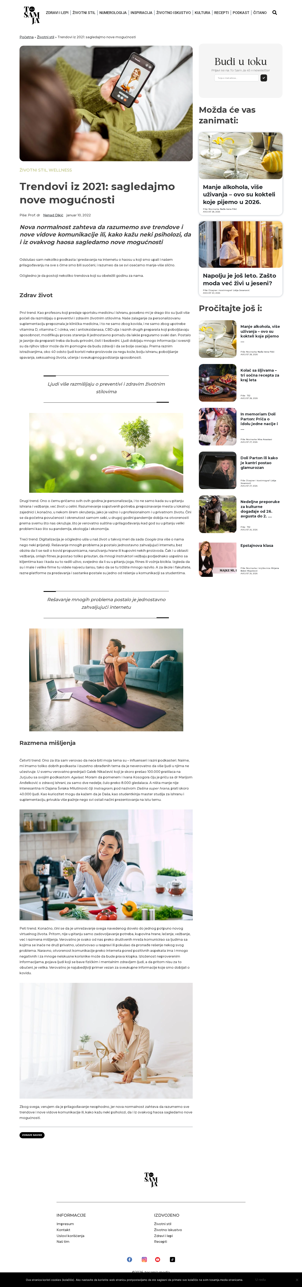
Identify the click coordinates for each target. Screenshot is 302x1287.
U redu (260, 1280)
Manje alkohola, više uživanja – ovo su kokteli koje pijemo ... (260, 333)
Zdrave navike (32, 1135)
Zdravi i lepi (57, 12)
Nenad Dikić (53, 215)
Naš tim (62, 1242)
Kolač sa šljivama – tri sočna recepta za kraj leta (260, 375)
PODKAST (241, 12)
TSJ (248, 395)
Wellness (60, 170)
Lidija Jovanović (241, 290)
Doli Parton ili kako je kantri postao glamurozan (259, 463)
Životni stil (84, 12)
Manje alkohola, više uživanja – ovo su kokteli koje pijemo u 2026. (239, 194)
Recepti (221, 12)
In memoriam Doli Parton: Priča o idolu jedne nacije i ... (259, 421)
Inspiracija (141, 12)
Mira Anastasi (265, 439)
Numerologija (113, 12)
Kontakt (63, 1230)
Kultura (202, 12)
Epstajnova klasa (257, 545)
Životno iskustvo (173, 12)
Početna (27, 37)
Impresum (65, 1224)
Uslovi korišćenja (70, 1236)
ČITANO (260, 12)
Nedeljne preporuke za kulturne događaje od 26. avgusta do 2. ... (260, 509)
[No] (297, 1280)
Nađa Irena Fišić (228, 209)
